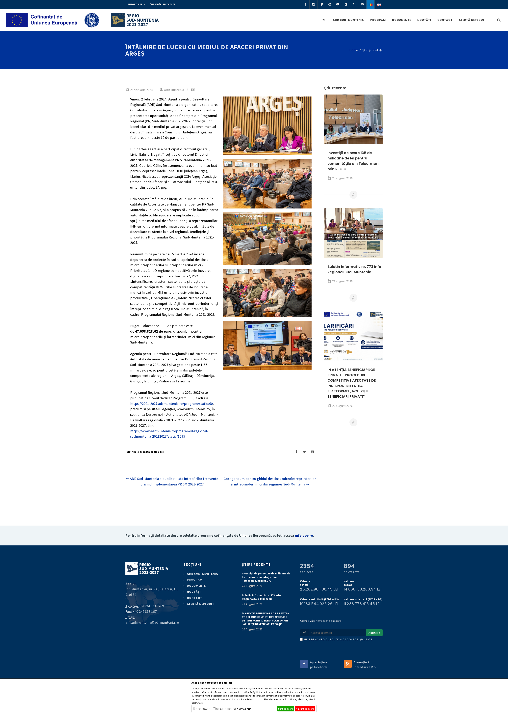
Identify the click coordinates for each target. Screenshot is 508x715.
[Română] (370, 4)
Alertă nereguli (472, 20)
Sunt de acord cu (337, 639)
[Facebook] (305, 4)
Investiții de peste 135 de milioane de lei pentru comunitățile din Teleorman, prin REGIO (266, 577)
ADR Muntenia (174, 90)
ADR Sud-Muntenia (348, 20)
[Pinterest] (330, 4)
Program (378, 20)
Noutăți (424, 20)
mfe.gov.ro (304, 535)
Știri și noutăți (372, 50)
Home (353, 50)
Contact (444, 20)
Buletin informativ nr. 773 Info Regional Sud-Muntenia (261, 597)
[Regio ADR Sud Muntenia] (324, 20)
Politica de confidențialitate (351, 639)
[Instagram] (314, 4)
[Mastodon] (322, 4)
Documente (401, 20)
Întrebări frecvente (162, 4)
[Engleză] (379, 4)
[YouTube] (338, 4)
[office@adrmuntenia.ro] (362, 4)
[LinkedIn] (346, 4)
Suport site (135, 4)
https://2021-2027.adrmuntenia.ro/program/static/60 (171, 403)
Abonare (374, 633)
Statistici (224, 709)
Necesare (203, 709)
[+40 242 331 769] (354, 4)
